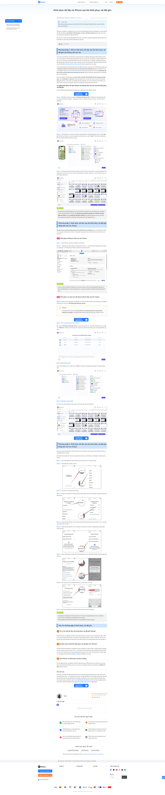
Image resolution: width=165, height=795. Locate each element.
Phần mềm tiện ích (94, 2)
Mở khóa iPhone (95, 750)
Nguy (65, 696)
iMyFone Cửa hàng (44, 775)
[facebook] (111, 770)
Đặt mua (124, 777)
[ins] (119, 770)
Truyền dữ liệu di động (73, 750)
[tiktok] (125, 770)
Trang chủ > (62, 761)
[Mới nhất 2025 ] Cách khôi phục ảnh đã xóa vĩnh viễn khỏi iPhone (13, 25)
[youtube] (116, 770)
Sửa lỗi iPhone (84, 750)
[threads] (122, 770)
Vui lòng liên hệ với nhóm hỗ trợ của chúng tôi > (93, 754)
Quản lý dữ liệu (81, 2)
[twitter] (113, 770)
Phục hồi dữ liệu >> (78, 17)
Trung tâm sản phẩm (44, 771)
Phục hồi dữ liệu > (69, 761)
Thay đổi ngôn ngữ (44, 779)
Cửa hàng (120, 2)
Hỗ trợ (111, 2)
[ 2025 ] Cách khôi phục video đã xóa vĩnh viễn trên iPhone (13, 28)
